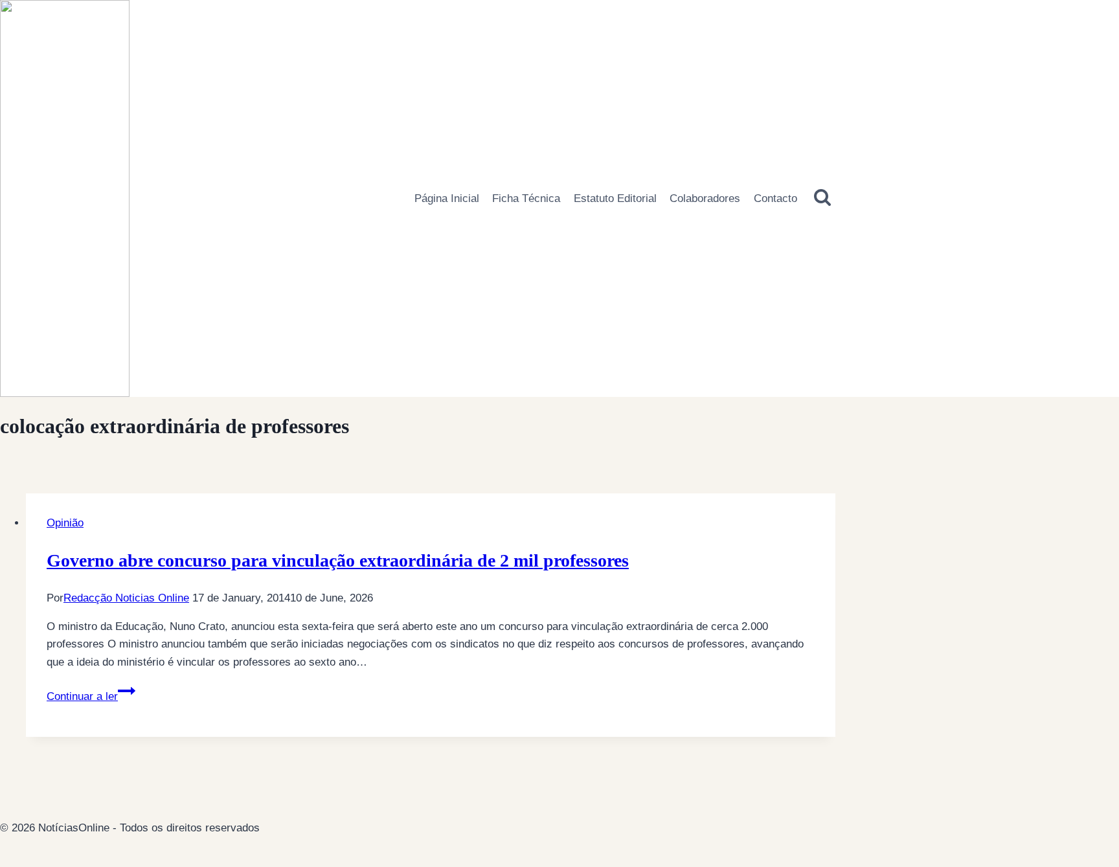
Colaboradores (705, 198)
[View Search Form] (822, 198)
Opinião (65, 523)
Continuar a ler (91, 696)
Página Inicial (446, 198)
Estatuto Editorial (615, 198)
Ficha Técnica (526, 198)
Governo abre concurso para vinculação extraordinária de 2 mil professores (338, 560)
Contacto (775, 198)
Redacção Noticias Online (126, 598)
